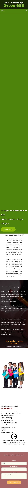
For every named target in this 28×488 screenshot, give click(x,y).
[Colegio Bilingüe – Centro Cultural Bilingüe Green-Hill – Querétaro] (14, 4)
